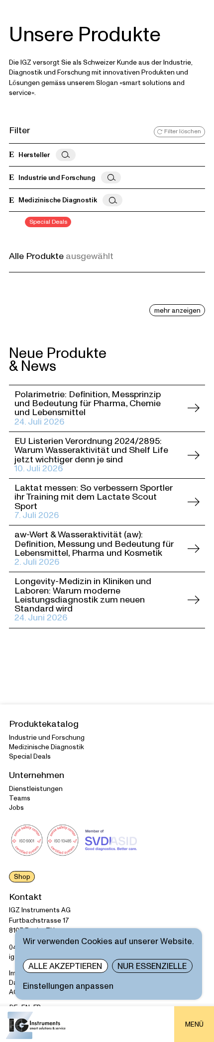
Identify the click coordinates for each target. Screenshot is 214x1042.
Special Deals (30, 756)
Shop (22, 876)
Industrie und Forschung (47, 737)
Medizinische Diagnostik (46, 747)
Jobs (16, 807)
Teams (19, 798)
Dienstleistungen (36, 788)
